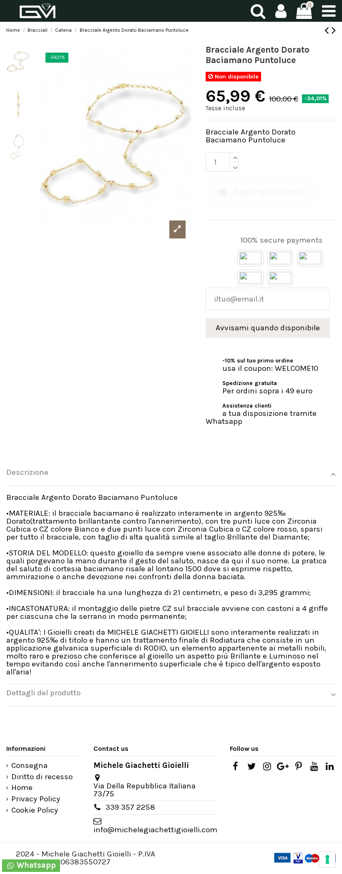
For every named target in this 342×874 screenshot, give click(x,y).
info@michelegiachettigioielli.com (155, 829)
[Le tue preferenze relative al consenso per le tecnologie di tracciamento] (327, 859)
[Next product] (334, 30)
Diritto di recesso (42, 777)
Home (22, 788)
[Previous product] (328, 30)
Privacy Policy (35, 799)
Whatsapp (35, 865)
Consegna (29, 766)
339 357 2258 (130, 807)
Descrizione (27, 472)
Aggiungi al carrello (269, 191)
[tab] (171, 475)
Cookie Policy (34, 810)
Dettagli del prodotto (43, 693)
